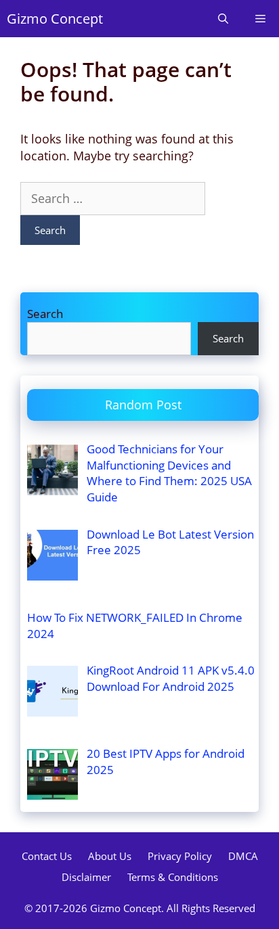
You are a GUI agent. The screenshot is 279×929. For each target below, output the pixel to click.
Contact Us (47, 856)
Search (45, 313)
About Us (109, 856)
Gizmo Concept (55, 18)
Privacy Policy (180, 856)
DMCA (243, 856)
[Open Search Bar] (223, 18)
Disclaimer (86, 877)
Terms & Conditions (172, 877)
